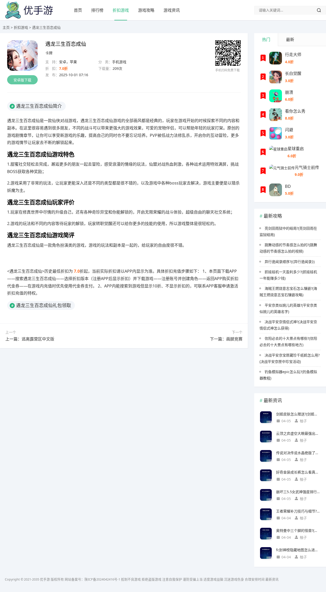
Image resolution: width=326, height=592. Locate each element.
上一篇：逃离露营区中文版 (29, 339)
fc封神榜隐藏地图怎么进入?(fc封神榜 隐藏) (298, 549)
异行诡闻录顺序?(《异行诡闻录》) (290, 261)
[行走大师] (275, 58)
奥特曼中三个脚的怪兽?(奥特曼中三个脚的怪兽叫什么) (298, 530)
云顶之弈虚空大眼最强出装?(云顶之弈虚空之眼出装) (298, 433)
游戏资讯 (172, 10)
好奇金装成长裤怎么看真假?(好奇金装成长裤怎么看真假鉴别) (298, 472)
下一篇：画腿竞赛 (226, 339)
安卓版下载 (22, 79)
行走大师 (293, 54)
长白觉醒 (293, 73)
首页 (78, 10)
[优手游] (29, 17)
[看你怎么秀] (275, 114)
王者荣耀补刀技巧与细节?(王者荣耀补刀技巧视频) (298, 511)
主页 (6, 27)
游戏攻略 (146, 10)
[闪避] (275, 133)
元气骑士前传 (307, 167)
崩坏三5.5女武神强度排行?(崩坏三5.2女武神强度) (298, 491)
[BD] (275, 189)
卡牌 (48, 52)
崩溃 (289, 92)
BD (288, 186)
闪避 (289, 130)
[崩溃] (275, 95)
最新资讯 (272, 579)
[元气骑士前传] (282, 171)
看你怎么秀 (295, 111)
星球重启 (296, 148)
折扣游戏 (121, 10)
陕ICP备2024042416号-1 (102, 579)
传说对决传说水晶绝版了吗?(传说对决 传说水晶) (298, 452)
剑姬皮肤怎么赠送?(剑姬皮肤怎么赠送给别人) (298, 414)
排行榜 (97, 10)
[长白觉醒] (275, 77)
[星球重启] (278, 152)
